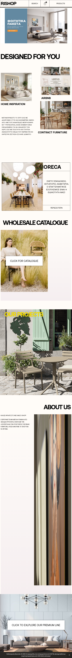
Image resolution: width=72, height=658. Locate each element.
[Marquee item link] (57, 167)
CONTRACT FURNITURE (52, 132)
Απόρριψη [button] (69, 655)
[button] (3, 26)
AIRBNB (46, 98)
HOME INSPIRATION (13, 104)
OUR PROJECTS (23, 314)
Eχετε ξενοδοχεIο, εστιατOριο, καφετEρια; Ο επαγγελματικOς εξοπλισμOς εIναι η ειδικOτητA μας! (56, 186)
